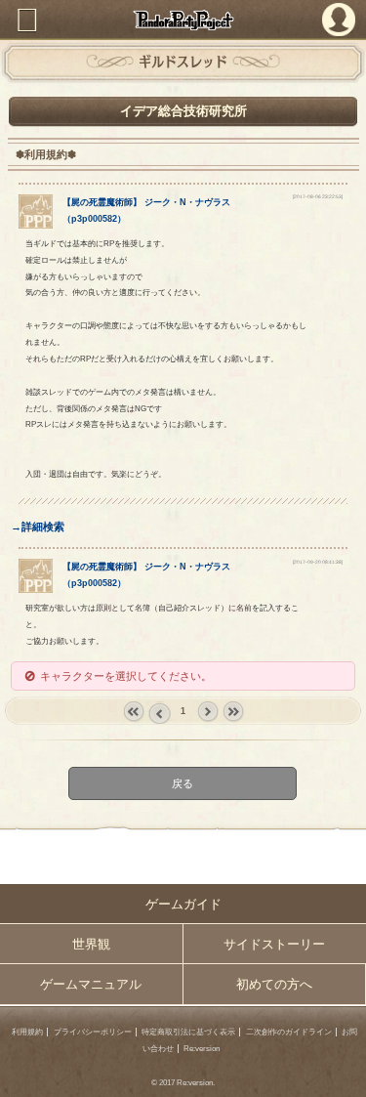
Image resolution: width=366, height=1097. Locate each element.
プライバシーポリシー (93, 1032)
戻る (183, 782)
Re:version (201, 1048)
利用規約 (27, 1032)
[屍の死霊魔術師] (36, 225)
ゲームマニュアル (91, 984)
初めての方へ (274, 984)
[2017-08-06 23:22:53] (318, 196)
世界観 (91, 944)
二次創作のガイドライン (289, 1032)
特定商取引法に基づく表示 (188, 1032)
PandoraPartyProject (183, 20)
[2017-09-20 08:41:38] (318, 562)
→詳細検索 (37, 526)
